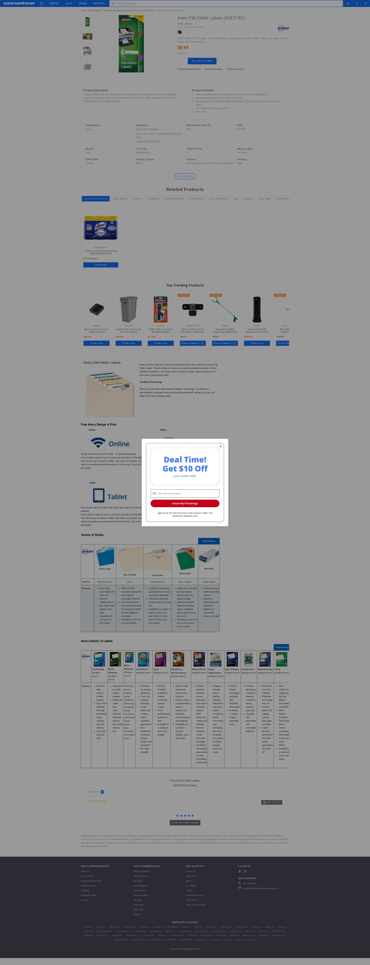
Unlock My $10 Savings (185, 503)
